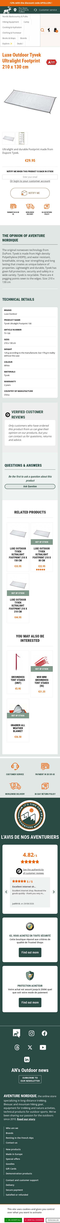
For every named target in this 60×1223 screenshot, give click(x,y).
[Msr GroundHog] (18, 672)
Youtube (43, 1047)
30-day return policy (47, 213)
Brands (9, 1133)
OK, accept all (14, 1220)
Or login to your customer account (30, 181)
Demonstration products (19, 1173)
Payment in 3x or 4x (13, 213)
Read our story (26, 1119)
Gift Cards (11, 1168)
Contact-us (11, 1142)
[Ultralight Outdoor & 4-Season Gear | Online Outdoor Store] (7, 10)
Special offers (13, 1158)
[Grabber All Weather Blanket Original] (18, 720)
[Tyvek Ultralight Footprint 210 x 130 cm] (8, 138)
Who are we (12, 1128)
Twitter (30, 1047)
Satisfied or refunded (17, 1194)
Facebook (44, 1033)
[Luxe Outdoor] (51, 62)
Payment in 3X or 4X (45, 774)
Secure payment (14, 1189)
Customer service (15, 774)
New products (13, 1149)
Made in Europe (14, 1154)
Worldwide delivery (30, 213)
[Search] (42, 30)
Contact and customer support (22, 1180)
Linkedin (27, 1059)
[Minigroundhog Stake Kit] (42, 674)
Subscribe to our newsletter (30, 1079)
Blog (17, 1033)
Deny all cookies (35, 1220)
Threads (17, 1047)
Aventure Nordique (20, 1096)
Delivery (10, 1184)
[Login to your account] (49, 30)
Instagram (31, 1033)
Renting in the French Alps (20, 1137)
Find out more (30, 952)
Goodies (10, 1163)
